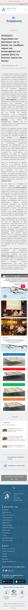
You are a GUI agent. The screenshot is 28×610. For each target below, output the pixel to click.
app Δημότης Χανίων (7, 537)
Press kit (4, 553)
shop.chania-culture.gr (8, 514)
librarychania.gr (6, 530)
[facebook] (3, 571)
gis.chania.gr (5, 509)
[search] (26, 4)
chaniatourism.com (7, 517)
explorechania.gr (6, 520)
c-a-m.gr (4, 535)
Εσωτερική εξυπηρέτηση (8, 551)
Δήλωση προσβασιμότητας (9, 561)
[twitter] (6, 571)
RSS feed (4, 556)
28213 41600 (17, 498)
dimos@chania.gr (18, 500)
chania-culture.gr (6, 512)
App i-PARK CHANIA (7, 540)
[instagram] (9, 571)
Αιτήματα (22, 4)
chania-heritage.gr (7, 525)
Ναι (12, 479)
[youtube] (12, 571)
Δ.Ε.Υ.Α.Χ (14, 596)
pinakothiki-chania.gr (7, 527)
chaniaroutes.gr (6, 522)
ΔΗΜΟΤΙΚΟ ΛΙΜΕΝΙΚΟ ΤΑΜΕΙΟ (6, 597)
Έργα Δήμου (5, 559)
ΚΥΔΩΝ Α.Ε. (22, 597)
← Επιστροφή (14, 416)
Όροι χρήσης (5, 605)
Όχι (16, 479)
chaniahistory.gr (6, 532)
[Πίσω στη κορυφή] (14, 487)
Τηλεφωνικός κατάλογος (8, 548)
